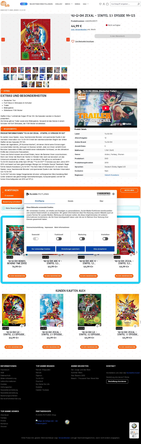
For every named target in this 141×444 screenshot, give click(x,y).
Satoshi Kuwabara (112, 175)
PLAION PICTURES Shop (46, 415)
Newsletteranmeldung (9, 390)
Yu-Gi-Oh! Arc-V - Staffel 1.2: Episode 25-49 (88, 262)
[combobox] (123, 4)
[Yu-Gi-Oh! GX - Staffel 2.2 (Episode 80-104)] (13, 310)
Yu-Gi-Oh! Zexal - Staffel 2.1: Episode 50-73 (51, 333)
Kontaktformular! (133, 373)
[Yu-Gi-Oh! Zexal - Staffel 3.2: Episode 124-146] (124, 240)
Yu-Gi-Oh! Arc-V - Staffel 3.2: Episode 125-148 (53, 262)
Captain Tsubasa (42, 390)
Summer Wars (76, 373)
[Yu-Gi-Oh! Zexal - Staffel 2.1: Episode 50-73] (51, 310)
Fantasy (4, 418)
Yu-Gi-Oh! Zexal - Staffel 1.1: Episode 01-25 (127, 333)
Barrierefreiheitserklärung (11, 399)
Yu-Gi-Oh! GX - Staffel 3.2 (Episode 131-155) (89, 333)
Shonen (4, 426)
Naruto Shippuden (43, 370)
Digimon (39, 375)
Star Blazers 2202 (78, 375)
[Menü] (137, 423)
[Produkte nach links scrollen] (4, 252)
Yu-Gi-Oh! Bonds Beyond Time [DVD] (17, 262)
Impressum (5, 370)
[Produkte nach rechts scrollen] (136, 252)
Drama (3, 421)
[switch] (134, 436)
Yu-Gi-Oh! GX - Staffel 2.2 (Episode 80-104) (13, 333)
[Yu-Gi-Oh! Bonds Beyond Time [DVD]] (17, 240)
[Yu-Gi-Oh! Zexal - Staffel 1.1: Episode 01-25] (127, 310)
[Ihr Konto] (104, 4)
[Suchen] (138, 4)
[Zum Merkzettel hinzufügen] (24, 255)
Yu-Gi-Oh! (39, 378)
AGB (2, 373)
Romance (4, 424)
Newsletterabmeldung (9, 393)
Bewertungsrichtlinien (9, 396)
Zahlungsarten (6, 387)
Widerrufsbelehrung (8, 378)
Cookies (4, 384)
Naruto (38, 373)
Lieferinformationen (8, 381)
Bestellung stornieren (117, 381)
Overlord (39, 381)
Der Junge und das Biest (80, 370)
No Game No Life (42, 384)
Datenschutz (5, 375)
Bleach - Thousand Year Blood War (85, 378)
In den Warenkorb (17, 276)
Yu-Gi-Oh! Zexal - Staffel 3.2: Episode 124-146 (124, 262)
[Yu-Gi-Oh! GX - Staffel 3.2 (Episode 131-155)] (89, 310)
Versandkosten (64, 438)
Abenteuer (5, 415)
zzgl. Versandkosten (79, 29)
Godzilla (39, 387)
